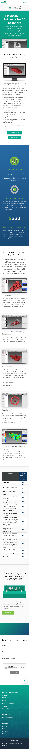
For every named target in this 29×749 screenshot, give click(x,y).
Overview (9, 8)
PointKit (4, 697)
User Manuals (5, 728)
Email (3, 652)
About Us (4, 726)
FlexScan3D (5, 709)
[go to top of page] (24, 681)
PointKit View (5, 700)
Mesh (14, 339)
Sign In (25, 2)
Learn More (7, 613)
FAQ (20, 8)
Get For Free (14, 137)
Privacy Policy (6, 733)
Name (4, 645)
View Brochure (14, 132)
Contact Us (5, 731)
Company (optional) (8, 658)
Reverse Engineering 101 (8, 717)
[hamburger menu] (2, 3)
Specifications (15, 8)
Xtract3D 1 (5, 706)
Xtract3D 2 (5, 695)
